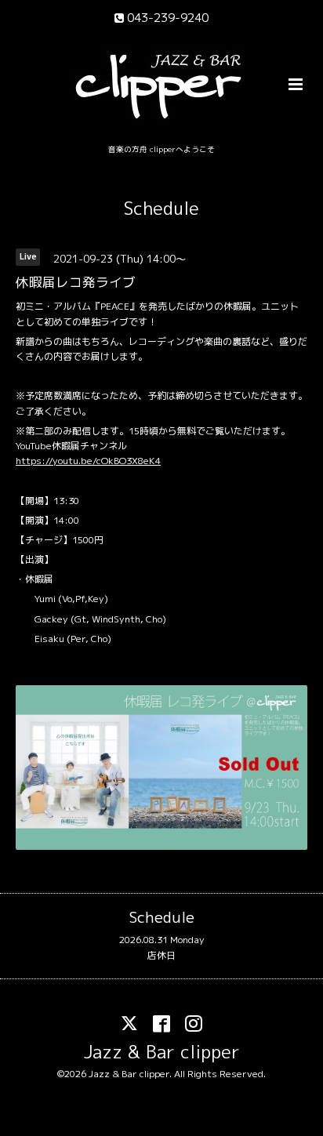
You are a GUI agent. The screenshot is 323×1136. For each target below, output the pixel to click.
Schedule (161, 208)
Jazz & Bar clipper (162, 1052)
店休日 (161, 955)
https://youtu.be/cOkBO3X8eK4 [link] (88, 460)
